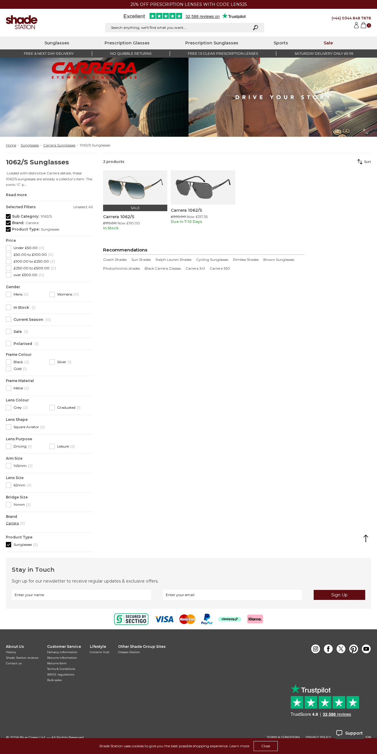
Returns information (62, 658)
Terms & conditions (283, 737)
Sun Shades (141, 260)
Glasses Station (129, 652)
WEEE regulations (60, 674)
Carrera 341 (195, 268)
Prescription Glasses (127, 43)
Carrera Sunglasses (59, 145)
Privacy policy (318, 737)
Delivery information (62, 652)
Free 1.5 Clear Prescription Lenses (223, 53)
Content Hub (99, 652)
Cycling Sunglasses (212, 260)
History (11, 652)
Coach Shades (115, 260)
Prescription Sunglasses (211, 43)
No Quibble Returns (130, 53)
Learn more (239, 746)
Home (11, 145)
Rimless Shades (246, 260)
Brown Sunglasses (278, 260)
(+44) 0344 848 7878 (351, 18)
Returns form (57, 663)
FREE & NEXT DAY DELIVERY (49, 53)
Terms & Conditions (61, 669)
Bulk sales (54, 680)
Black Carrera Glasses (163, 268)
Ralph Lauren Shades (173, 260)
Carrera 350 (220, 268)
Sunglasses (56, 43)
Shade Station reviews (22, 658)
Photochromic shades (121, 268)
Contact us (14, 663)
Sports (281, 43)
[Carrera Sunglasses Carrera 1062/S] (135, 187)
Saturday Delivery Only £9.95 (324, 53)
